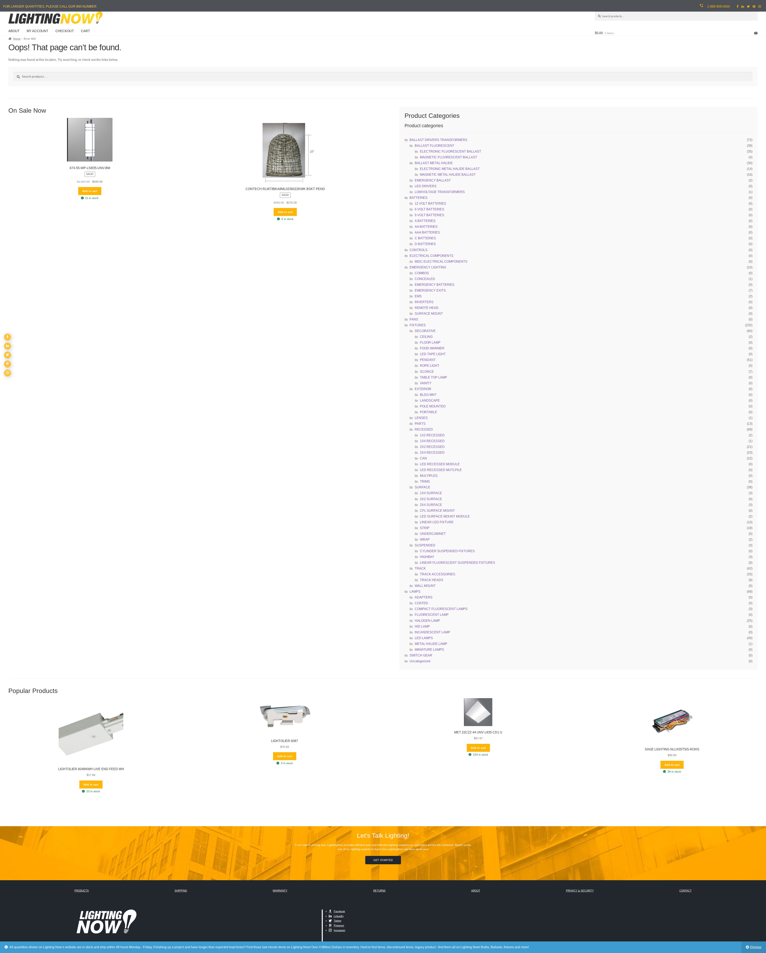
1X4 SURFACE (431, 493)
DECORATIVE (425, 331)
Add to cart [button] (89, 191)
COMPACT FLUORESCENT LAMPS (441, 609)
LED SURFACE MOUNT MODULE (445, 516)
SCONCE (427, 371)
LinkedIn (339, 916)
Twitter (337, 920)
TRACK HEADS (431, 580)
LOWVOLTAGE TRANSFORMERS (440, 192)
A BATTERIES (425, 221)
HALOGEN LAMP (427, 620)
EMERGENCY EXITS (430, 290)
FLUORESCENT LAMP (432, 614)
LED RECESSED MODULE (440, 464)
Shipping (181, 890)
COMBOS (422, 273)
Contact (685, 890)
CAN (423, 458)
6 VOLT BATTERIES (429, 209)
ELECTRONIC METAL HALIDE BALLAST (450, 168)
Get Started (383, 860)
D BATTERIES (425, 244)
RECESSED (424, 429)
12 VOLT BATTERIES (430, 203)
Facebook (339, 911)
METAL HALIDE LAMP (431, 644)
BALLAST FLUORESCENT (434, 145)
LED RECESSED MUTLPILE (441, 470)
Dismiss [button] (755, 947)
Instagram (339, 930)
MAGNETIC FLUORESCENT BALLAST (448, 157)
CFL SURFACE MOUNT (437, 510)
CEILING (426, 336)
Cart (85, 31)
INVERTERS (424, 302)
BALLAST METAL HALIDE (434, 163)
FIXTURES (418, 325)
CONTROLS (418, 250)
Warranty (280, 890)
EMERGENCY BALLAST (433, 180)
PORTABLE (428, 412)
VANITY (425, 383)
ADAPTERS (423, 597)
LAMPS (415, 591)
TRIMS (425, 481)
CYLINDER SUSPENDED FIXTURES (447, 551)
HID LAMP (422, 626)
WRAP (425, 539)
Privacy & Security (580, 890)
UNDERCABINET (433, 533)
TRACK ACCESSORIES (437, 574)
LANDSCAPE (430, 400)
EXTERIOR (423, 389)
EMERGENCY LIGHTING (428, 267)
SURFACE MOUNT (429, 313)
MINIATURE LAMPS (429, 649)
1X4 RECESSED (432, 441)
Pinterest (339, 925)
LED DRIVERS (425, 186)
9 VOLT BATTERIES (429, 215)
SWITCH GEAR (421, 655)
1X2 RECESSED (432, 435)
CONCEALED (425, 279)
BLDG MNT (428, 394)
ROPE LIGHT (429, 365)
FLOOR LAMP (430, 342)
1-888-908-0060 (718, 6)
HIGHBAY (427, 557)
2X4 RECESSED (432, 452)
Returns (379, 890)
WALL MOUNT (425, 585)
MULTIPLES (429, 475)
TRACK (420, 568)
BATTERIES (418, 197)
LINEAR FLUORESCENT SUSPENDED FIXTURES (457, 562)
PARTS (420, 423)
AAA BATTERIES (427, 232)
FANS (414, 319)
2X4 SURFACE (431, 505)
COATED (421, 603)
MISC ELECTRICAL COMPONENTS (441, 261)
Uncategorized (420, 661)
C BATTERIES (425, 238)
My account (37, 31)
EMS (418, 296)
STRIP (424, 528)
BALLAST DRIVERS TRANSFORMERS (438, 140)
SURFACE (422, 487)
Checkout (64, 31)
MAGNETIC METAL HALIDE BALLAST (448, 174)
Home (17, 38)
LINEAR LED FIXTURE (437, 522)
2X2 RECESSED (432, 446)
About (14, 31)
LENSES (421, 418)
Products (81, 890)
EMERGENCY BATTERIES (434, 284)
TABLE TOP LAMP (433, 377)
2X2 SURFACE (431, 499)
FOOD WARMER (432, 348)
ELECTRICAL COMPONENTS (431, 255)
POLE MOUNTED (433, 406)
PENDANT (428, 360)
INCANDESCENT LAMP (432, 632)
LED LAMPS (424, 638)
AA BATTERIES (426, 226)
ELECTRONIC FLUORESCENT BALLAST (450, 151)
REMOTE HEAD (426, 307)
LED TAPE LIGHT (433, 354)
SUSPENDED (425, 545)
